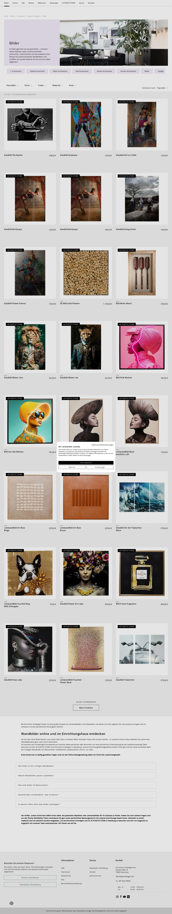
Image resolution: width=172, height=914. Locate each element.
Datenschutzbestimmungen (102, 445)
